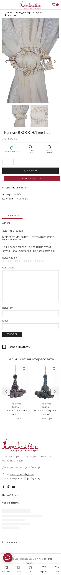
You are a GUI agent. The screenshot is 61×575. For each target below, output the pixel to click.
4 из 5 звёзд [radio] (27, 261)
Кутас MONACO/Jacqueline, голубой (45, 410)
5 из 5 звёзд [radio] (40, 261)
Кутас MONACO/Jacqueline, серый (15, 410)
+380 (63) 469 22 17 (29, 478)
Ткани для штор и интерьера (29, 12)
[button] (6, 61)
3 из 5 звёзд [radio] (17, 261)
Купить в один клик (31, 179)
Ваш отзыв (8, 267)
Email (6, 320)
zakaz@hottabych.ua (22, 474)
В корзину (32, 170)
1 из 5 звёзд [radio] (3, 261)
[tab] (12, 216)
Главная (9, 12)
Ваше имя (8, 307)
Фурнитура (10, 15)
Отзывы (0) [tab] (14, 215)
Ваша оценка (9, 257)
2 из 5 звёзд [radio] (9, 261)
